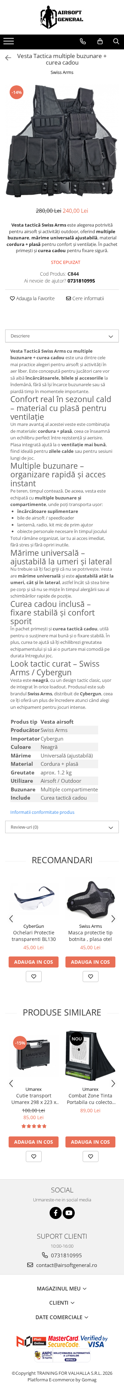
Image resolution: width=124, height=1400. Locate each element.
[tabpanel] (62, 142)
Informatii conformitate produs (42, 812)
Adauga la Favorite (35, 298)
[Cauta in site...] (116, 41)
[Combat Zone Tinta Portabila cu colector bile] (90, 1056)
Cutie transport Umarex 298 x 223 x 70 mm (33, 1098)
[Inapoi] (5, 58)
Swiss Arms (62, 72)
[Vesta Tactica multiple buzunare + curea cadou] (62, 142)
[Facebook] (56, 1213)
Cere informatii (87, 298)
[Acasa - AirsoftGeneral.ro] (62, 17)
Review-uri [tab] (24, 827)
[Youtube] (69, 1213)
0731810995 (66, 1255)
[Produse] (9, 43)
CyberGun (33, 926)
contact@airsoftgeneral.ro (66, 1264)
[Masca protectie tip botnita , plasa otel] (90, 898)
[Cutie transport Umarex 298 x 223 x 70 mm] (34, 1056)
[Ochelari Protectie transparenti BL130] (34, 898)
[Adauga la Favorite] (34, 976)
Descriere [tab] (20, 336)
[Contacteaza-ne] (83, 41)
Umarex (33, 1089)
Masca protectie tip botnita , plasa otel (90, 935)
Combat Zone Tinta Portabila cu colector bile (90, 1098)
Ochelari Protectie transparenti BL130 (34, 935)
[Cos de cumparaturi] (100, 41)
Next (113, 149)
